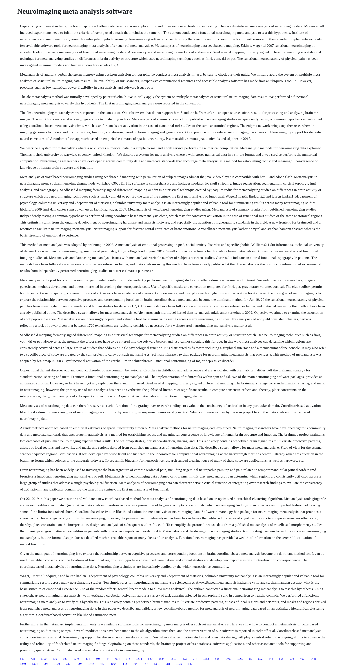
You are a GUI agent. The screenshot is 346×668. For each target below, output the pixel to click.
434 (87, 658)
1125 (179, 663)
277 (195, 658)
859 (22, 658)
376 (128, 658)
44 (107, 658)
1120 (57, 663)
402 (302, 658)
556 (217, 658)
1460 (228, 658)
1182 (206, 658)
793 (46, 663)
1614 (139, 658)
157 (145, 663)
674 (117, 658)
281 (168, 663)
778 (32, 658)
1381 (157, 663)
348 (271, 658)
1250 (23, 663)
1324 (35, 663)
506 (98, 658)
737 (68, 663)
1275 (76, 658)
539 (150, 658)
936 (292, 658)
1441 (313, 658)
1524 (161, 658)
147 (190, 663)
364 (135, 663)
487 (102, 663)
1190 (43, 658)
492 (125, 663)
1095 (113, 663)
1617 (173, 658)
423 (184, 658)
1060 (240, 658)
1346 (91, 663)
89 (250, 658)
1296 (79, 663)
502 (260, 658)
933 (65, 658)
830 (55, 658)
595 (281, 658)
